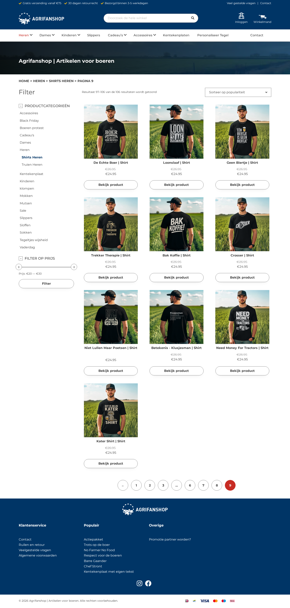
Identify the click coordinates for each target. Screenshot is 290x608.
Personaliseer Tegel (212, 35)
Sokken (26, 232)
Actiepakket (93, 539)
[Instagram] (139, 583)
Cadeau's (27, 135)
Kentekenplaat (31, 174)
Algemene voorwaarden (38, 555)
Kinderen (69, 35)
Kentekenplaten (176, 35)
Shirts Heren (61, 81)
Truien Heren (32, 164)
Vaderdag (27, 247)
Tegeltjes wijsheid (34, 240)
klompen (27, 188)
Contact (265, 3)
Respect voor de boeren (103, 555)
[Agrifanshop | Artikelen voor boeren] (41, 18)
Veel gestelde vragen (241, 3)
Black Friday (29, 121)
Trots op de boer (97, 545)
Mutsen (26, 203)
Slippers (93, 35)
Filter (46, 283)
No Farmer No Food (99, 550)
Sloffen (25, 225)
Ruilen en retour (32, 545)
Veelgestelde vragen (35, 550)
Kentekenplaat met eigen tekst (109, 571)
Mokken (26, 196)
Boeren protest (32, 128)
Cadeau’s (115, 35)
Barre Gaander (95, 561)
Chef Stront (93, 566)
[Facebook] (148, 583)
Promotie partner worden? (170, 539)
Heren (24, 35)
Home (24, 81)
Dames (45, 35)
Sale (23, 210)
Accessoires (143, 35)
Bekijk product (110, 185)
